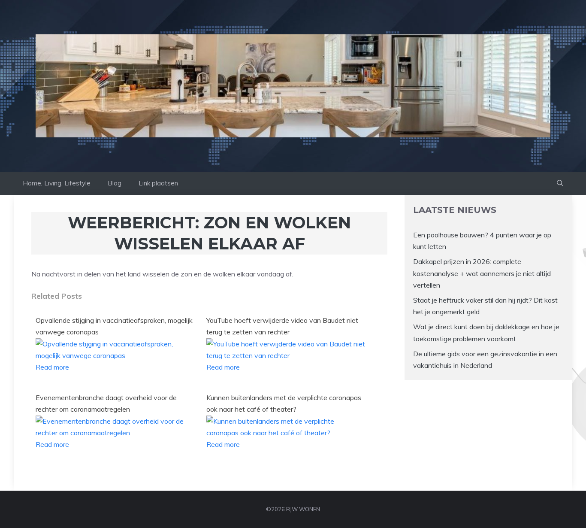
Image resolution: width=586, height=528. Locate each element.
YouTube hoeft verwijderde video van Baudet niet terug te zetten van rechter (282, 326)
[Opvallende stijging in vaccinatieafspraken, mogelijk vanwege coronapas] (116, 355)
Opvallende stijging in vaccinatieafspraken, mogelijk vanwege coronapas (114, 326)
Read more (52, 367)
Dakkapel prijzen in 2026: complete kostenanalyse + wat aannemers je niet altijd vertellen (482, 273)
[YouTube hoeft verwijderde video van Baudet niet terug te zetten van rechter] (286, 355)
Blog (114, 183)
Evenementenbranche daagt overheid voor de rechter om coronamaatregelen (106, 403)
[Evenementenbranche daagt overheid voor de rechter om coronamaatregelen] (116, 432)
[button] (560, 183)
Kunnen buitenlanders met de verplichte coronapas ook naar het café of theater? (283, 403)
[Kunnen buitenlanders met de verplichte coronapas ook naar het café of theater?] (286, 432)
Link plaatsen (158, 183)
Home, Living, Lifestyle (57, 183)
